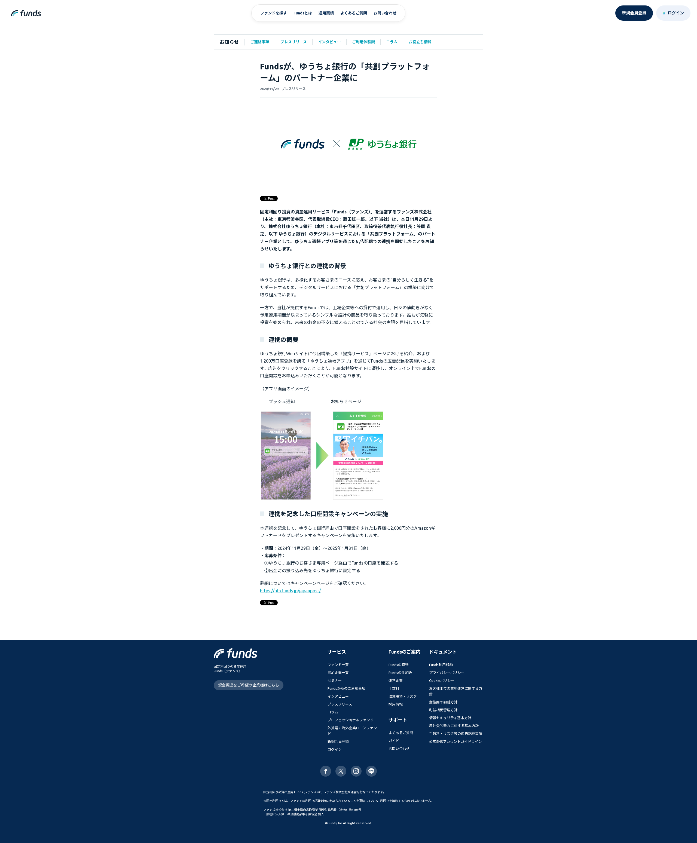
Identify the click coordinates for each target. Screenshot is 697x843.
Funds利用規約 (441, 665)
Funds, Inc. (335, 823)
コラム (392, 42)
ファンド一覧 (338, 665)
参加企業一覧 (338, 673)
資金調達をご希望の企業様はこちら (248, 685)
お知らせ (229, 42)
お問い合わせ (385, 13)
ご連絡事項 (259, 42)
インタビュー (329, 42)
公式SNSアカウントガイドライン (455, 741)
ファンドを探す (273, 13)
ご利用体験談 (363, 42)
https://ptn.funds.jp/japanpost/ (290, 590)
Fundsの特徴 (399, 665)
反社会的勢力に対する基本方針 (454, 726)
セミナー (335, 680)
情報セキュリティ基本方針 (450, 718)
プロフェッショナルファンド (351, 720)
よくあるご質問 (353, 13)
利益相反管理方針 (443, 710)
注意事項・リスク (403, 696)
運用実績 (326, 13)
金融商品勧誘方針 (443, 702)
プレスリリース (293, 42)
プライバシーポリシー (446, 673)
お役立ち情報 (420, 42)
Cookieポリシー (441, 680)
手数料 (394, 688)
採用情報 (396, 704)
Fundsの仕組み (400, 673)
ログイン (335, 749)
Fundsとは (303, 13)
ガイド (394, 741)
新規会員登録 (338, 741)
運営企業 (396, 680)
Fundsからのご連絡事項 (346, 688)
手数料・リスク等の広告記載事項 (455, 733)
